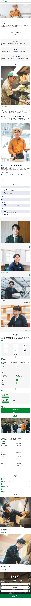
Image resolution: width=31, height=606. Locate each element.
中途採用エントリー (15, 587)
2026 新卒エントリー (15, 584)
